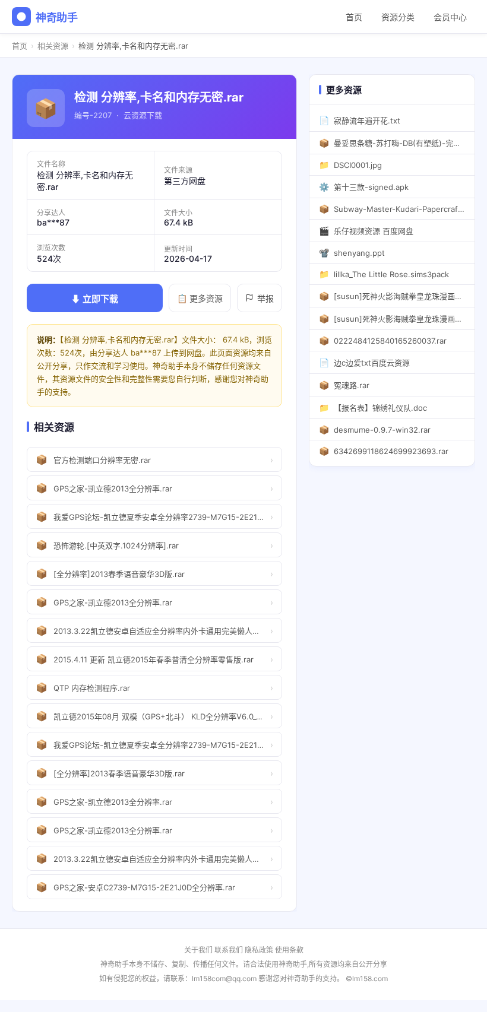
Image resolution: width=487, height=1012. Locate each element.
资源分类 (398, 17)
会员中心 (450, 17)
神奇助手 (57, 17)
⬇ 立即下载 (94, 298)
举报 (265, 298)
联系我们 (228, 950)
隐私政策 (259, 950)
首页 (354, 17)
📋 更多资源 (200, 298)
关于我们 (198, 950)
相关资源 (52, 45)
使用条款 (289, 950)
